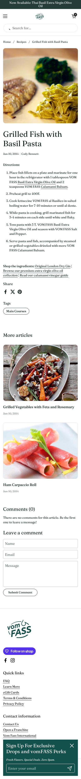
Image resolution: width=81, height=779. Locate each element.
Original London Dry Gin (52, 266)
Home (7, 41)
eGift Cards (11, 692)
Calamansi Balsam (54, 187)
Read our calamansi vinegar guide (44, 275)
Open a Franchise (15, 730)
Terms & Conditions (17, 698)
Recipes (21, 41)
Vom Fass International (19, 735)
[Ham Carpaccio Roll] (40, 451)
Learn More (11, 686)
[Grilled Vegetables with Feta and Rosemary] (40, 373)
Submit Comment (20, 592)
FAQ (6, 681)
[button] (74, 16)
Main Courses (16, 311)
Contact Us (11, 724)
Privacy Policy (13, 704)
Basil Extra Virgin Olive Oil (37, 182)
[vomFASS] (39, 16)
